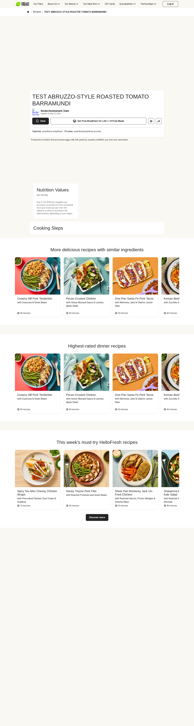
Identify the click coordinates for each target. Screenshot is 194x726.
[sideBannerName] (55, 162)
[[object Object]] (151, 121)
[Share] (159, 121)
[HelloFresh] (22, 4)
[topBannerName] (97, 24)
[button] (56, 190)
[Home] (28, 12)
